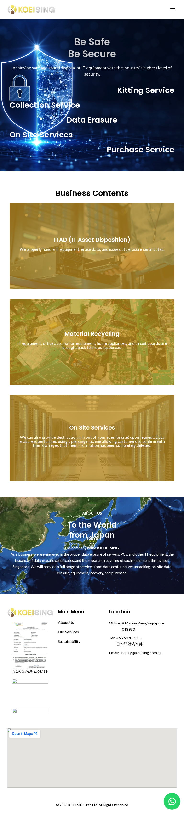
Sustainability (69, 641)
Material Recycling (92, 334)
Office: (115, 623)
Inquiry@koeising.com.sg (140, 652)
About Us (66, 622)
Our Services (68, 632)
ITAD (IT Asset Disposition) (92, 240)
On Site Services (92, 428)
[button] (173, 9)
